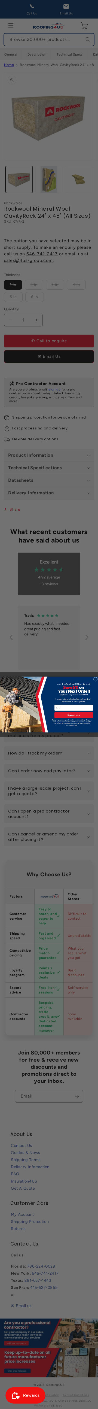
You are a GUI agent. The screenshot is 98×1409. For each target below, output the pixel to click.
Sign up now (73, 715)
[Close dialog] (95, 679)
